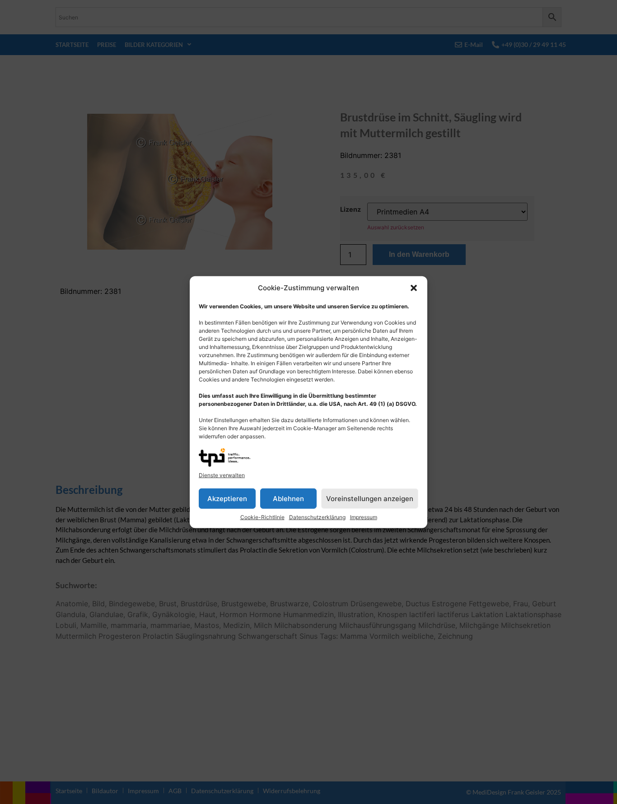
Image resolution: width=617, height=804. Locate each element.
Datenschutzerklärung (317, 517)
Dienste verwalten (222, 475)
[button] (413, 288)
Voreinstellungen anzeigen (369, 498)
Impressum (363, 517)
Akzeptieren (227, 498)
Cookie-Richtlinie (262, 517)
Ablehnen (288, 498)
